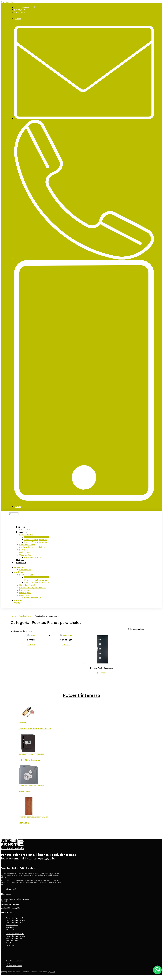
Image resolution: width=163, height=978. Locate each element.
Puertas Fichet (26, 535)
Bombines (24, 550)
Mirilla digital (25, 552)
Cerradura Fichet (27, 545)
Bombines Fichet (12, 925)
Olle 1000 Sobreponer (29, 760)
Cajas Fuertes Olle (32, 557)
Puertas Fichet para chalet (36, 537)
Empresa (20, 527)
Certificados (25, 570)
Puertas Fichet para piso (35, 540)
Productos (21, 532)
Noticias (18, 600)
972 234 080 (5, 908)
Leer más (31, 645)
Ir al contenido (7, 2)
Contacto (21, 563)
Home (13, 616)
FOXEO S (24, 823)
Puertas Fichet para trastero (37, 542)
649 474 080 (16, 908)
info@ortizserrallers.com (10, 904)
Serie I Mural (25, 791)
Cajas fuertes (25, 555)
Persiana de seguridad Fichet (32, 547)
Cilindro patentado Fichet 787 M (35, 728)
